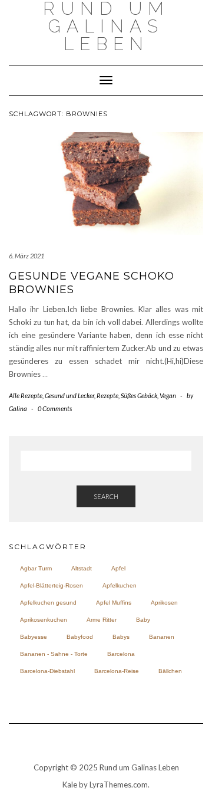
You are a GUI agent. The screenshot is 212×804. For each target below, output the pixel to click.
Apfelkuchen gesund (48, 602)
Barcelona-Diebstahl (47, 671)
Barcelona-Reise (116, 671)
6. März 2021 (26, 256)
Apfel (118, 568)
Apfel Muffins (113, 602)
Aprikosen (164, 602)
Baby (143, 619)
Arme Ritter (102, 619)
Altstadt (81, 568)
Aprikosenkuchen (43, 619)
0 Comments (55, 408)
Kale (69, 784)
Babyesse (33, 637)
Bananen (161, 637)
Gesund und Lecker (69, 395)
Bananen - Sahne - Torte (54, 654)
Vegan (168, 395)
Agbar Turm (36, 568)
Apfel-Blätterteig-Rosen (51, 585)
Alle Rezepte (25, 395)
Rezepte (107, 395)
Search (106, 496)
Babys (121, 637)
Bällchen (170, 671)
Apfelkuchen (119, 585)
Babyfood (80, 637)
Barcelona (121, 654)
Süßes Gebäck (139, 395)
